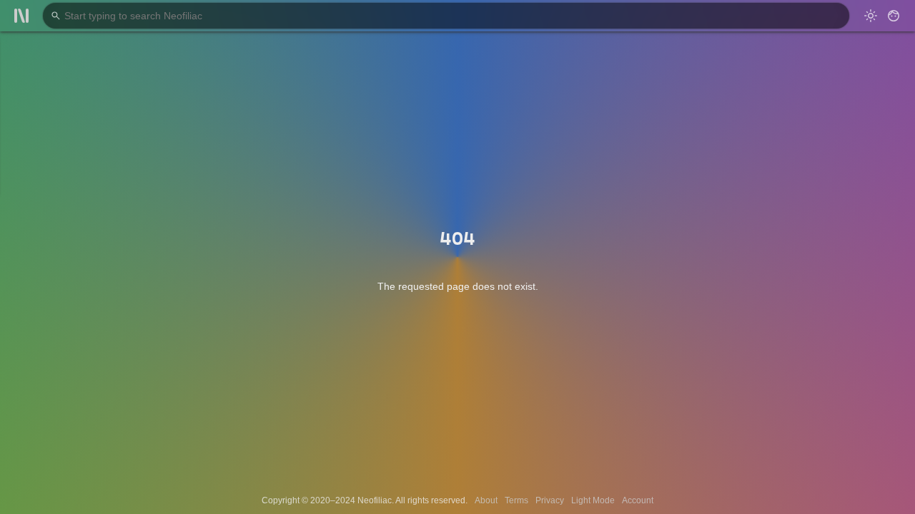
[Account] (893, 16)
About (486, 500)
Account (637, 500)
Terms (516, 500)
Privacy (549, 500)
